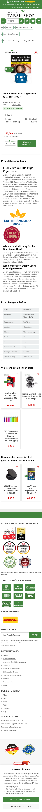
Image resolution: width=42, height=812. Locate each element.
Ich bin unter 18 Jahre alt (21, 806)
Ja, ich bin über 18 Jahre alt (21, 799)
